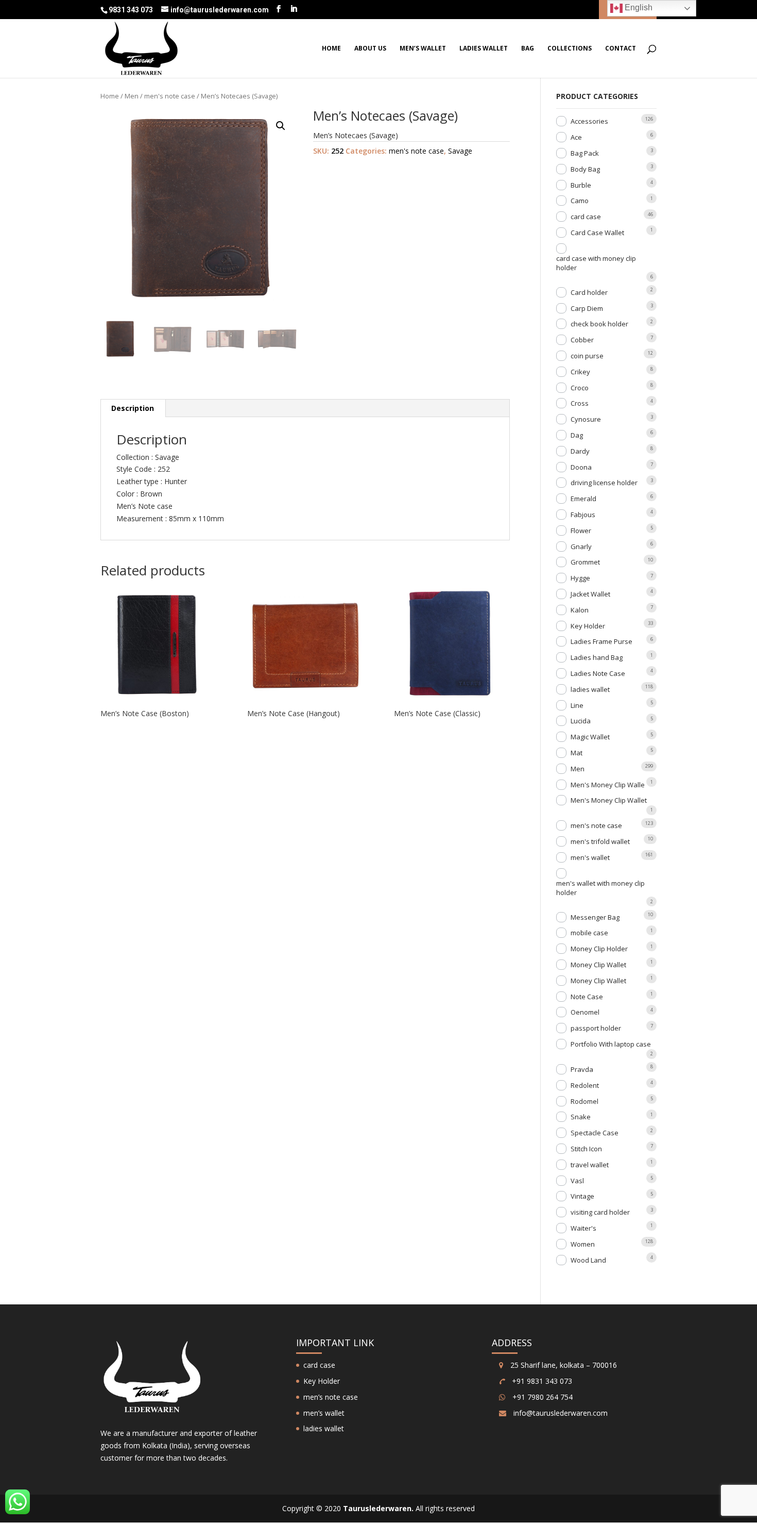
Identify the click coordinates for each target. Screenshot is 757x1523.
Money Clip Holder (599, 948)
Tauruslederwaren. (378, 1508)
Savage (460, 151)
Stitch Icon (586, 1148)
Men (132, 96)
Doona (581, 467)
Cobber (582, 339)
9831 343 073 (131, 10)
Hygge (580, 578)
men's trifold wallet (600, 841)
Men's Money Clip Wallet (609, 800)
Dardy (580, 451)
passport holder (596, 1028)
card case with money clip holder (596, 263)
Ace (576, 137)
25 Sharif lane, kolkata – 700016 (562, 1365)
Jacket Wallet (590, 594)
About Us (370, 49)
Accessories (589, 121)
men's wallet (590, 857)
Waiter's (583, 1228)
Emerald (583, 498)
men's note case (169, 96)
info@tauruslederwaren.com (560, 1413)
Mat (576, 752)
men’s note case (330, 1397)
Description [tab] (132, 408)
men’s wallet (423, 49)
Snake (581, 1116)
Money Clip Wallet (598, 964)
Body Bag (585, 169)
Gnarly (581, 546)
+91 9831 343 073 (541, 1381)
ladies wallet (483, 49)
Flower (581, 530)
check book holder (599, 323)
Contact (620, 49)
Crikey (580, 371)
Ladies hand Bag (597, 657)
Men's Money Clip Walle (608, 784)
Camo (580, 200)
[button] (280, 126)
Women (583, 1244)
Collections (569, 49)
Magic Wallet (590, 736)
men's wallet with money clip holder (600, 888)
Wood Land (588, 1260)
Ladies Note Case (598, 673)
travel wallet (590, 1164)
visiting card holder (600, 1212)
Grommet (585, 562)
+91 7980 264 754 (541, 1397)
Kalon (580, 610)
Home (331, 49)
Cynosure (586, 419)
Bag (527, 49)
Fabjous (583, 514)
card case (586, 216)
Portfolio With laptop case (611, 1044)
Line (577, 705)
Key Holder (588, 626)
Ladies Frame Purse (601, 641)
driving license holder (604, 482)
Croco (580, 387)
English (637, 7)
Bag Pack (585, 153)
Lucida (581, 720)
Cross (580, 403)
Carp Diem (587, 308)
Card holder (589, 292)
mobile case (589, 932)
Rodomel (584, 1101)
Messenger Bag (595, 917)
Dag (577, 435)
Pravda (582, 1069)
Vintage (582, 1196)
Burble (581, 185)
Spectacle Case (594, 1132)
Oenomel (585, 1012)
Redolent (585, 1085)
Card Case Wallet (597, 232)
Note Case (587, 996)
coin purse (587, 355)
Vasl (577, 1180)
